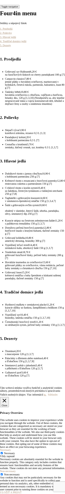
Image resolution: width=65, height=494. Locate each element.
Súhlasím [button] (53, 394)
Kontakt (24, 80)
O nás (24, 62)
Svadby (24, 53)
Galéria (25, 71)
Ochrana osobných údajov (24, 87)
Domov (24, 17)
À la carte (25, 44)
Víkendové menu (24, 35)
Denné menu (25, 26)
